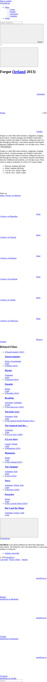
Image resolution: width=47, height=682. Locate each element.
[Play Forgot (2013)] (19, 57)
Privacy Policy (14, 560)
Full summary (5, 147)
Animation (41, 94)
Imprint (24, 560)
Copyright (4, 560)
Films (7, 7)
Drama (2, 113)
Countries (13, 16)
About (7, 18)
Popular (13, 12)
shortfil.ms (10, 557)
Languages (14, 14)
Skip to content (5, 1)
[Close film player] (19, 527)
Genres (12, 9)
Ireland (19, 71)
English (39, 132)
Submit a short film (12, 553)
